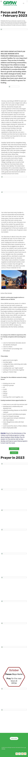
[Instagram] (22, 754)
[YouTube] (25, 754)
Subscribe (14, 738)
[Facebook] (16, 754)
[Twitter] (19, 754)
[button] (2, 330)
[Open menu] (23, 3)
